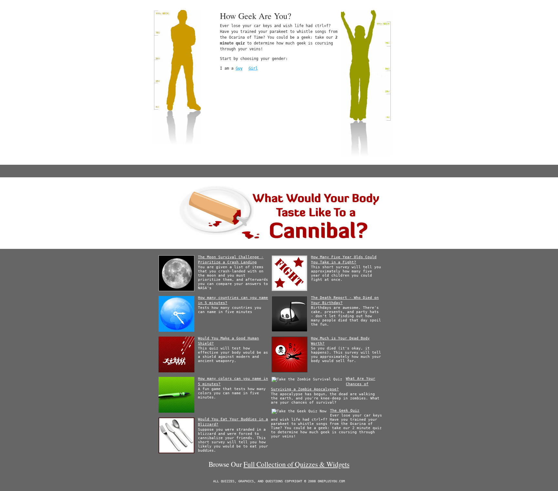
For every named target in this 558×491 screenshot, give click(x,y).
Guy (239, 68)
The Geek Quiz (344, 410)
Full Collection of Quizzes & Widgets (296, 464)
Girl (253, 68)
